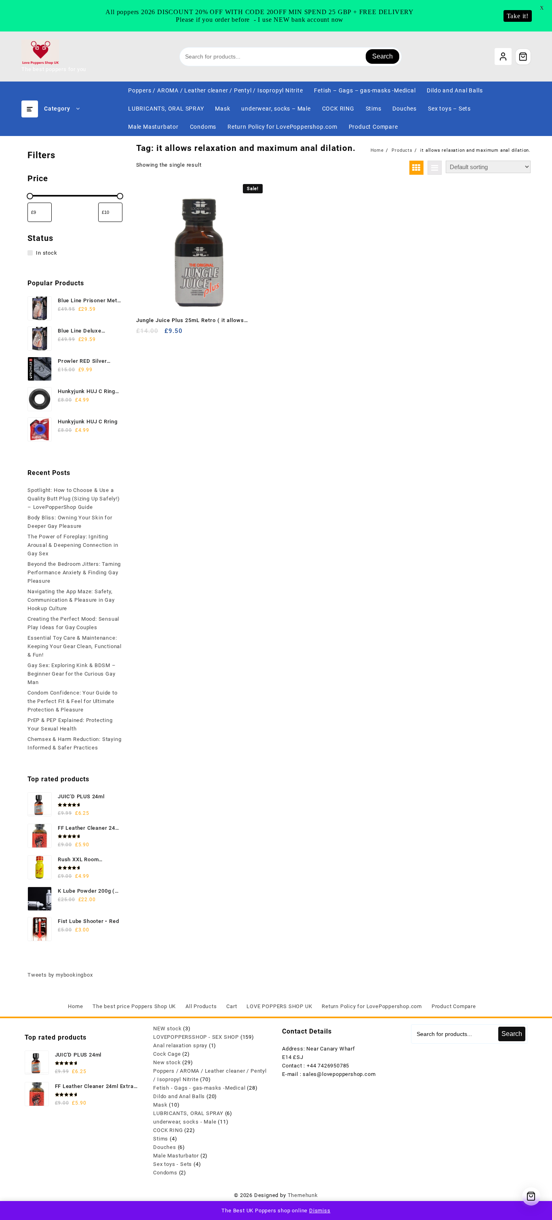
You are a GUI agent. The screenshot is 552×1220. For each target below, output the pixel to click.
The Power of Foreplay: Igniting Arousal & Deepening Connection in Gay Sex (72, 545)
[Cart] (523, 56)
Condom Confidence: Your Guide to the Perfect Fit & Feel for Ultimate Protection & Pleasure (72, 701)
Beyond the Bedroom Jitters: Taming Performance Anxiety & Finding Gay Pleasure (74, 572)
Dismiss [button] (320, 1210)
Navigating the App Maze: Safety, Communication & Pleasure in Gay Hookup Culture (71, 599)
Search (382, 56)
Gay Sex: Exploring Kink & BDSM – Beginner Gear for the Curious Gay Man (71, 673)
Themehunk (303, 1195)
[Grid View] (416, 168)
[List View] (435, 168)
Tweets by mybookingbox (60, 975)
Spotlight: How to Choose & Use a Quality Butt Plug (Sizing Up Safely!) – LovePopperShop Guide (73, 498)
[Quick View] (159, 334)
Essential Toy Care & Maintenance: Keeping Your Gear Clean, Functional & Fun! (74, 646)
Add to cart (143, 334)
